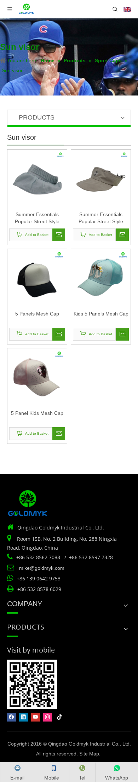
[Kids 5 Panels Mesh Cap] (101, 278)
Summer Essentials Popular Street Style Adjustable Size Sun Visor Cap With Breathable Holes (101, 218)
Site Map (89, 754)
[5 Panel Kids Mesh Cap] (37, 378)
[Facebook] (11, 717)
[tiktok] (59, 717)
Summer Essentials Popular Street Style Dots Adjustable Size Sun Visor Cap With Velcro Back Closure (37, 218)
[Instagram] (47, 717)
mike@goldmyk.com (41, 568)
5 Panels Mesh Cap (37, 314)
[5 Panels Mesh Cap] (37, 278)
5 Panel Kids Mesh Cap (37, 413)
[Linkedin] (23, 717)
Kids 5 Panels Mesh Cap (101, 314)
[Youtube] (35, 717)
